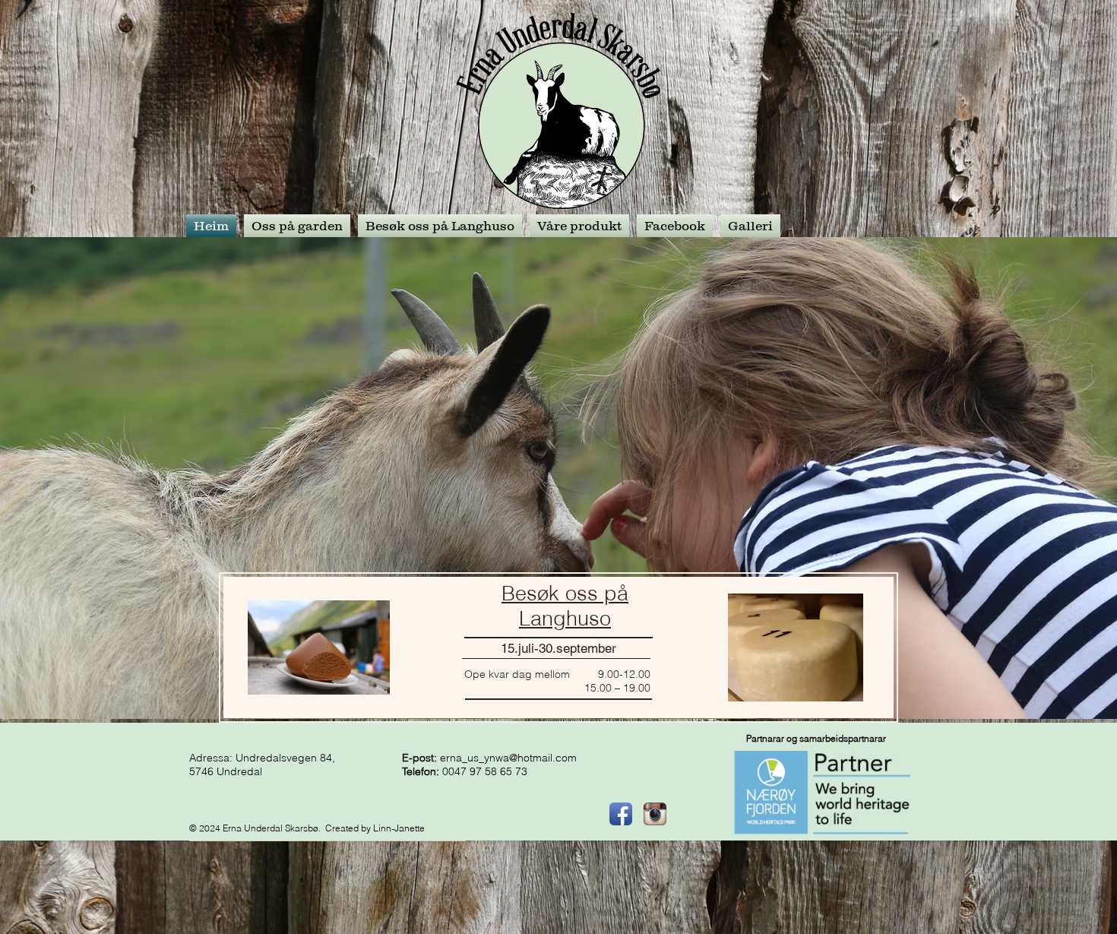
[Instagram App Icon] (655, 814)
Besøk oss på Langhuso (565, 606)
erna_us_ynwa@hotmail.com (508, 758)
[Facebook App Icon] (620, 814)
